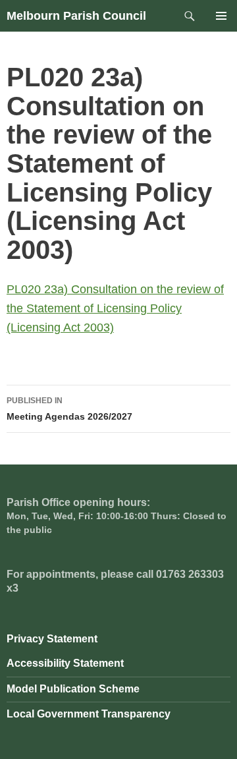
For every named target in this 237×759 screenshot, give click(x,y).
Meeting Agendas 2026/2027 (69, 409)
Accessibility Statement (65, 663)
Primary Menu (221, 16)
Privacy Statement (52, 638)
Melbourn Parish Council (76, 15)
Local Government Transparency (89, 713)
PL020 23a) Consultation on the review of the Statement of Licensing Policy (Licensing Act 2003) (115, 308)
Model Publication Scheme (73, 688)
